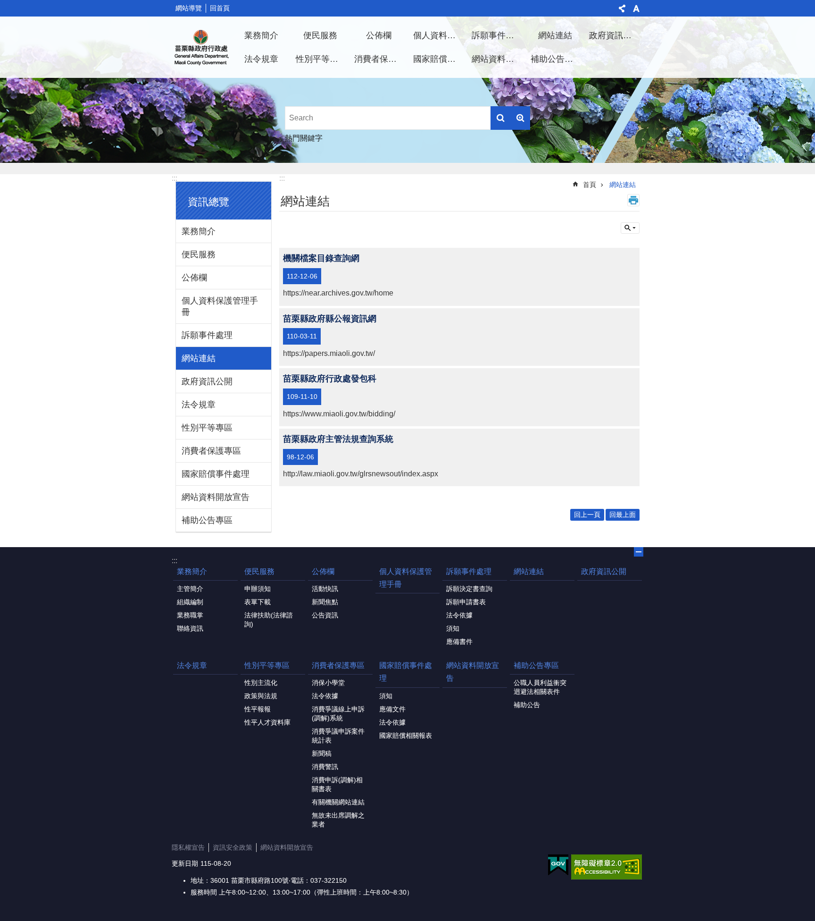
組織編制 (190, 602)
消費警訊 (325, 766)
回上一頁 (587, 514)
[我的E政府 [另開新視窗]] (558, 865)
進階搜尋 (520, 118)
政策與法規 (260, 696)
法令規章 (261, 59)
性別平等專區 (321, 59)
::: (174, 178)
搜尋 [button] (500, 118)
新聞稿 (322, 753)
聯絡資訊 (190, 628)
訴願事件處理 (497, 35)
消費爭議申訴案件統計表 (338, 735)
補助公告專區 (556, 59)
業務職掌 (190, 615)
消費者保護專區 (380, 59)
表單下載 (257, 602)
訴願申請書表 (466, 602)
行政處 (202, 47)
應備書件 (459, 641)
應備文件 (392, 709)
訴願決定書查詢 (469, 588)
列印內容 (633, 200)
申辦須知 (257, 588)
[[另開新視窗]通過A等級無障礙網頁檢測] (606, 866)
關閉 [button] (638, 552)
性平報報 (257, 709)
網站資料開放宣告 (498, 59)
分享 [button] (622, 8)
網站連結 (555, 35)
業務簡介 (261, 35)
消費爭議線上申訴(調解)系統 (338, 713)
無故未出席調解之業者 (338, 819)
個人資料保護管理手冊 (439, 35)
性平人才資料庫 (267, 722)
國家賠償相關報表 (405, 735)
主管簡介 (190, 588)
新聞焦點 (325, 602)
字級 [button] (636, 8)
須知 (452, 628)
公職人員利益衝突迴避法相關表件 (540, 687)
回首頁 (220, 8)
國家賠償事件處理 (439, 59)
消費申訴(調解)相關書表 (337, 784)
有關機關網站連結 (338, 802)
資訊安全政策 (232, 847)
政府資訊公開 (614, 35)
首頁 (589, 184)
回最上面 (622, 514)
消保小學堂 (328, 682)
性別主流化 (260, 682)
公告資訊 (325, 615)
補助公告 (527, 705)
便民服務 (320, 35)
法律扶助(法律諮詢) (268, 619)
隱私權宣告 (188, 847)
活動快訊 (325, 588)
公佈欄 (378, 35)
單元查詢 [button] (630, 228)
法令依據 (459, 615)
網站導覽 (188, 8)
